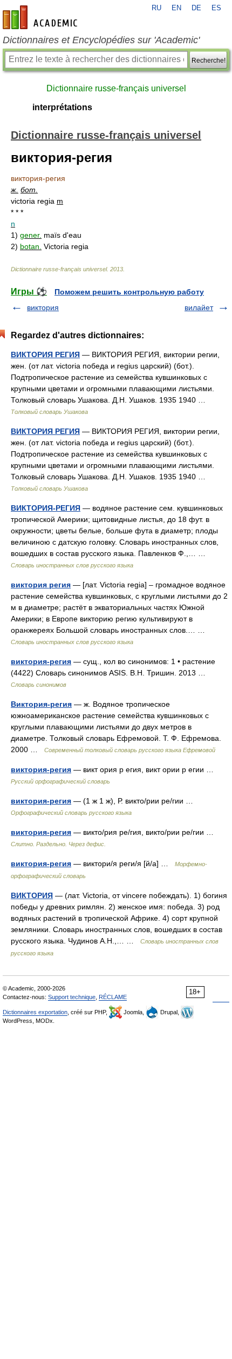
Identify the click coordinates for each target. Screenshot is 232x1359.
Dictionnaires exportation (35, 1012)
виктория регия (41, 584)
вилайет (199, 307)
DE (196, 8)
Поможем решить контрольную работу (129, 291)
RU (156, 8)
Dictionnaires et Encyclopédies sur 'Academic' (101, 40)
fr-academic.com (41, 17)
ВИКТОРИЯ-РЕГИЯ (45, 508)
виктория (43, 307)
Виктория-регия (41, 704)
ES (216, 8)
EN (176, 8)
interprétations (62, 107)
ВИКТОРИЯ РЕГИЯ (45, 354)
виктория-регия (41, 661)
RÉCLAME (113, 997)
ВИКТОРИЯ (32, 895)
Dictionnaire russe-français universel (116, 88)
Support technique (71, 997)
